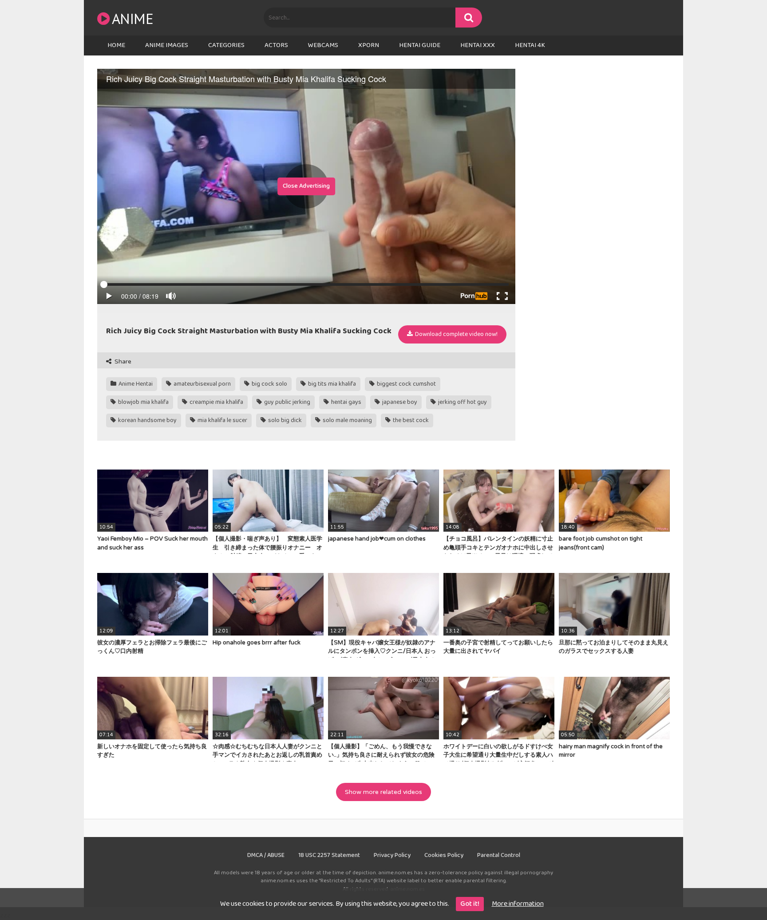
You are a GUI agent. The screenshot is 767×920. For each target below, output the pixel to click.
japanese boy (399, 402)
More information (518, 903)
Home (116, 45)
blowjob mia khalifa (143, 402)
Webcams (323, 45)
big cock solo (268, 384)
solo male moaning (346, 420)
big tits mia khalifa (331, 384)
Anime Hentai (135, 384)
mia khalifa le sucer (221, 420)
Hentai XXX (477, 45)
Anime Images (166, 45)
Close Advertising (306, 186)
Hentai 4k (530, 45)
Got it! (469, 903)
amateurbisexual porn (201, 384)
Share (122, 361)
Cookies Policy (443, 855)
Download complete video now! (456, 334)
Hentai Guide (419, 45)
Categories (226, 45)
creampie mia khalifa (215, 402)
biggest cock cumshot (406, 384)
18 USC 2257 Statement (329, 855)
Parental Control (498, 855)
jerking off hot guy (462, 402)
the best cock (410, 420)
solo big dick (284, 420)
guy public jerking (286, 402)
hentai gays (345, 402)
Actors (276, 45)
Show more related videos (383, 792)
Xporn (368, 45)
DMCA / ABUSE (266, 855)
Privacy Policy (392, 855)
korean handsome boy (147, 420)
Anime (132, 18)
